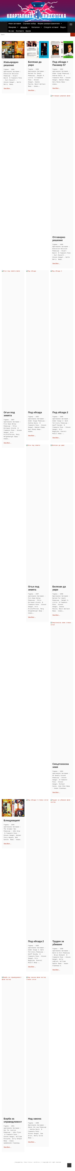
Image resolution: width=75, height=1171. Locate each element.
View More (7, 88)
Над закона (34, 1118)
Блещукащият (12, 820)
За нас (11, 31)
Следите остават (51, 27)
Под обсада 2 (60, 412)
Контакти (20, 31)
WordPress (37, 1162)
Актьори (23, 27)
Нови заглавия (14, 24)
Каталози (36, 27)
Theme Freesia (28, 1162)
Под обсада (35, 412)
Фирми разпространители (49, 24)
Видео (63, 27)
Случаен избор (29, 24)
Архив (28, 31)
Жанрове (12, 27)
